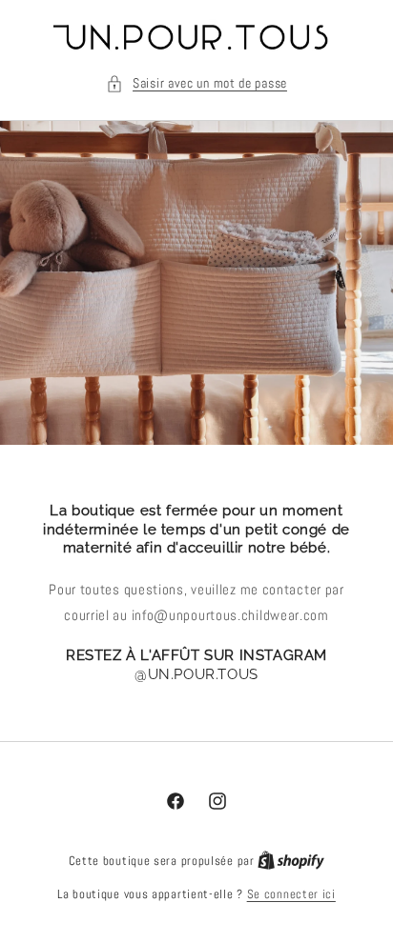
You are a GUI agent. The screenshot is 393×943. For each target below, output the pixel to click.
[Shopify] (291, 861)
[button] (196, 83)
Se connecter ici (291, 894)
